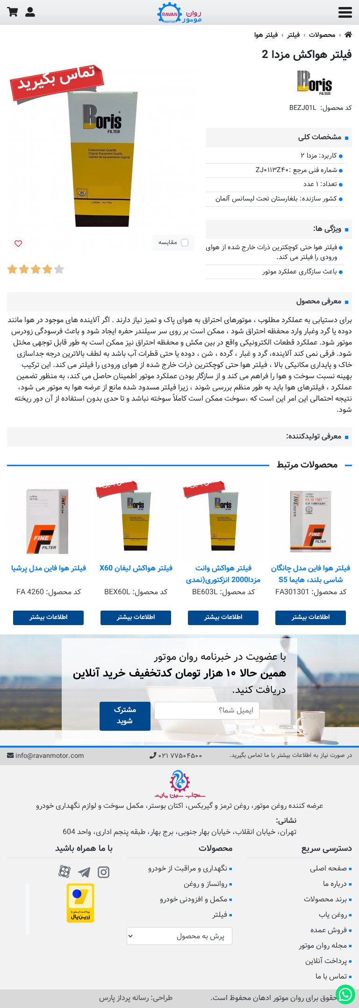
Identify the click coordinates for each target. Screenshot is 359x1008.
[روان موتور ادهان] (179, 12)
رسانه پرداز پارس (124, 998)
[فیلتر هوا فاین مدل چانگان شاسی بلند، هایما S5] (310, 521)
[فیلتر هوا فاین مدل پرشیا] (48, 521)
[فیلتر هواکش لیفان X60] (135, 521)
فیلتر (293, 35)
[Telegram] (84, 870)
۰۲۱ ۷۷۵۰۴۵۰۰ (180, 756)
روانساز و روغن (205, 884)
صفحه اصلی (328, 869)
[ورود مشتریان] (30, 12)
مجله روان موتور (323, 946)
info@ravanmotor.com (49, 756)
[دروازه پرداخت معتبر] (80, 903)
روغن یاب (333, 915)
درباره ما (335, 884)
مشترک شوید (125, 716)
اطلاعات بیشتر (311, 617)
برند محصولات (325, 900)
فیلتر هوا (266, 35)
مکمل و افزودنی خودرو (193, 900)
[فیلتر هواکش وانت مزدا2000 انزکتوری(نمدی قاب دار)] (223, 521)
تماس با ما (331, 977)
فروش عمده (328, 930)
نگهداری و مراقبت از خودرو (187, 869)
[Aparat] (64, 870)
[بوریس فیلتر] (314, 83)
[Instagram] (104, 870)
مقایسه (167, 242)
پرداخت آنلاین (326, 961)
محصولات (322, 35)
